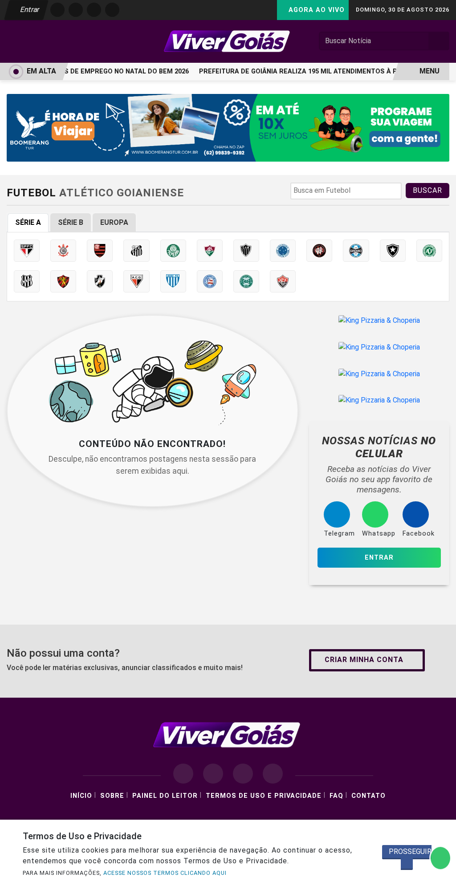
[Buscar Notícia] (439, 41)
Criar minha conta (364, 659)
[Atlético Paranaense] (319, 251)
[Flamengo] (100, 251)
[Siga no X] (94, 10)
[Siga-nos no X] (243, 774)
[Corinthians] (63, 251)
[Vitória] (283, 281)
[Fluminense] (210, 251)
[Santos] (136, 251)
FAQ (336, 796)
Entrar (29, 9)
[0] (228, 127)
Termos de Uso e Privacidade (264, 796)
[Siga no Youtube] (112, 10)
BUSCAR (427, 190)
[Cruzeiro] (283, 251)
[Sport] (63, 281)
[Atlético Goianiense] (136, 281)
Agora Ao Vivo (315, 10)
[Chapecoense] (429, 251)
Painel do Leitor (165, 796)
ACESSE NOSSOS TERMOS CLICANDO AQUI (165, 873)
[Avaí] (173, 281)
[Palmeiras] (173, 251)
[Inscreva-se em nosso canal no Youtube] (273, 774)
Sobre (112, 796)
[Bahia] (210, 281)
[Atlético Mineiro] (246, 251)
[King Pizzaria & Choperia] (379, 320)
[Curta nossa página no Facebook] (183, 774)
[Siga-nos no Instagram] (213, 774)
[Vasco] (100, 281)
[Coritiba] (246, 281)
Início (81, 796)
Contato (368, 796)
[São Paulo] (27, 251)
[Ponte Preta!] (27, 281)
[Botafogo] (393, 251)
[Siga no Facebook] (57, 10)
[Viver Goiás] (228, 41)
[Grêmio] (356, 251)
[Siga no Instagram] (76, 10)
